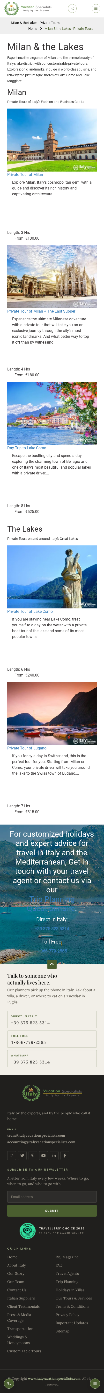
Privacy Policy (67, 1314)
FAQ (59, 1265)
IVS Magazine (67, 1257)
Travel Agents (67, 1273)
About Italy (16, 1265)
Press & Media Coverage (19, 1317)
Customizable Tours (24, 1351)
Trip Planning (67, 1281)
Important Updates (72, 1323)
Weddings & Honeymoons (18, 1340)
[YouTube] (43, 1155)
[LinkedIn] (54, 1155)
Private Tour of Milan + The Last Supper (41, 311)
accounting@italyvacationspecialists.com (41, 1142)
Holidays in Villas (70, 1290)
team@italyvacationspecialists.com (36, 1135)
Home (32, 29)
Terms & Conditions (72, 1306)
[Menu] (95, 1383)
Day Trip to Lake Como (26, 448)
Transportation (20, 1328)
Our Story (15, 1273)
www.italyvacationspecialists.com (54, 1378)
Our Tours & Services (74, 1298)
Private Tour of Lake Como (30, 611)
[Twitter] (22, 1155)
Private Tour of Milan (25, 174)
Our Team (15, 1281)
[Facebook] (64, 1155)
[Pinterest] (33, 1155)
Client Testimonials (23, 1306)
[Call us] (9, 1383)
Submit (52, 1210)
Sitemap (62, 1331)
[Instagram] (11, 1155)
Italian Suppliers (21, 1298)
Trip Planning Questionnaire (51, 904)
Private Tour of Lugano (26, 748)
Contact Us (16, 1290)
